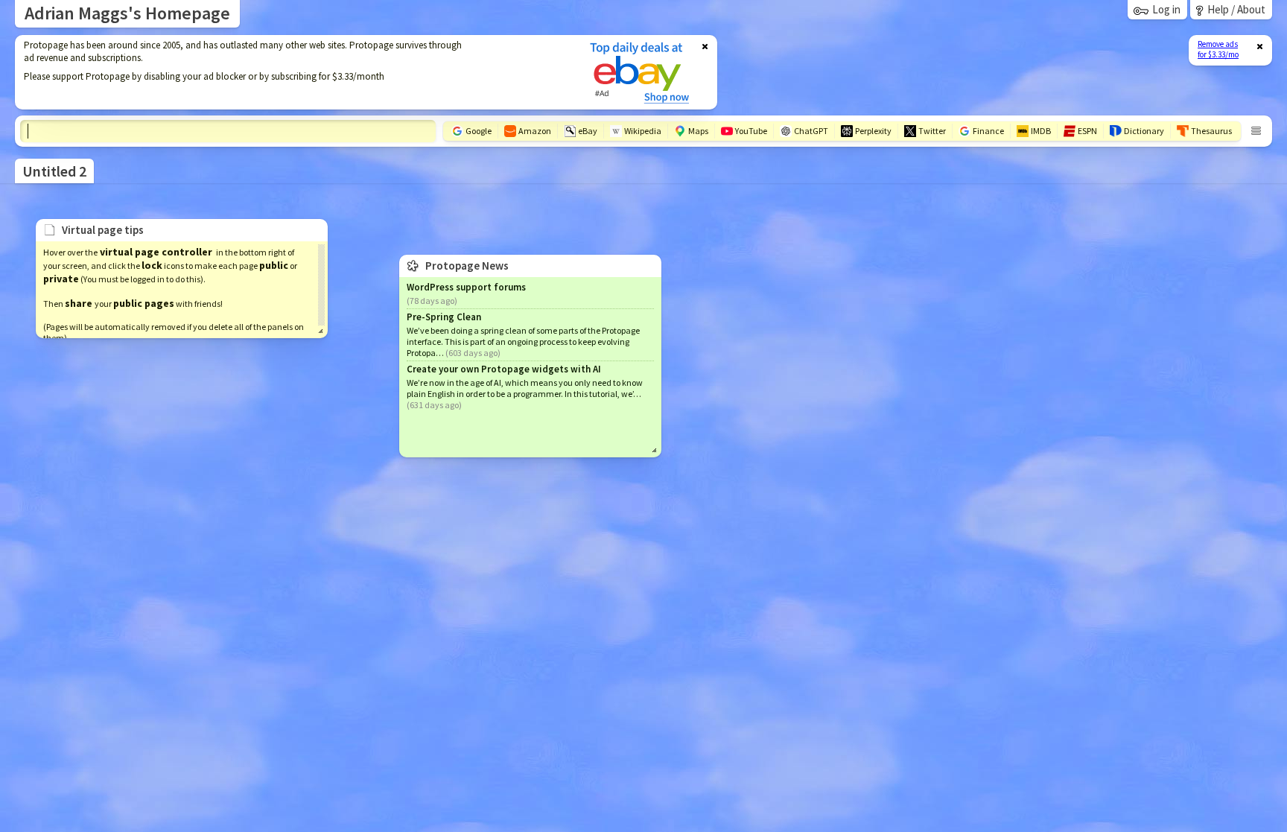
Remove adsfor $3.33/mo (1218, 49)
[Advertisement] (293, 72)
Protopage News (467, 265)
